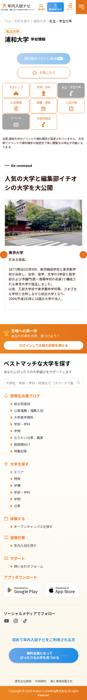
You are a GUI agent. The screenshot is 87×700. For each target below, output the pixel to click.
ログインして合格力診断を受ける (43, 345)
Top (8, 21)
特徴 (17, 478)
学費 (17, 485)
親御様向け (22, 444)
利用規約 (40, 681)
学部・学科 (22, 424)
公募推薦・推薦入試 (28, 410)
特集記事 (20, 451)
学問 (17, 430)
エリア (19, 472)
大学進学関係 (23, 417)
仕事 (17, 505)
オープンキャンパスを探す (33, 526)
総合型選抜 (22, 403)
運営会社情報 (23, 681)
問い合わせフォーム (28, 566)
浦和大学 (39, 21)
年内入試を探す (25, 545)
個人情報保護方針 (61, 681)
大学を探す (22, 21)
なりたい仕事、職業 (28, 437)
